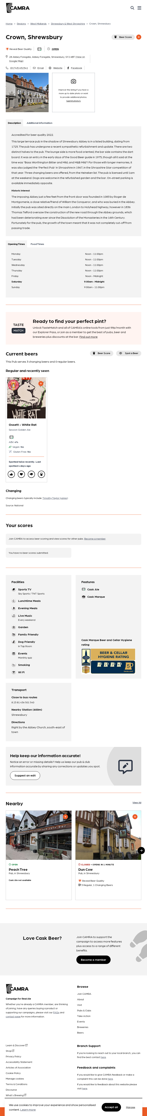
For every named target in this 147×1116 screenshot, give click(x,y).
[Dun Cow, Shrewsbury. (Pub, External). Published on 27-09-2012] (108, 855)
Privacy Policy (13, 1056)
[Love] (21, 474)
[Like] (11, 474)
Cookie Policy (13, 1072)
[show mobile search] (132, 7)
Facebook (76, 67)
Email (40, 67)
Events (81, 1021)
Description (14, 122)
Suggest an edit (25, 775)
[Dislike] (31, 474)
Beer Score (125, 36)
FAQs (56, 1012)
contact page (13, 1016)
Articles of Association (18, 1067)
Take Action (84, 1015)
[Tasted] (41, 474)
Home (9, 23)
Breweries (82, 1026)
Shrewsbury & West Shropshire (68, 23)
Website (57, 67)
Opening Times (16, 243)
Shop (9, 1050)
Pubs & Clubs (84, 1010)
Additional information (39, 122)
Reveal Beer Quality (20, 48)
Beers (80, 1032)
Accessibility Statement (19, 1061)
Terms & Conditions (16, 1084)
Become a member (95, 538)
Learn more (28, 1109)
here (103, 1057)
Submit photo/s (73, 100)
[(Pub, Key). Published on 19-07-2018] (39, 855)
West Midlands (38, 23)
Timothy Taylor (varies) (55, 497)
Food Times (37, 243)
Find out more (88, 336)
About (80, 999)
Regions (21, 23)
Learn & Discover (15, 1045)
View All (136, 802)
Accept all (111, 1107)
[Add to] (138, 37)
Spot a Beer (131, 353)
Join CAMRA (84, 993)
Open (55, 48)
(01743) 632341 (19, 67)
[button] (141, 850)
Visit (79, 1004)
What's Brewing (15, 1095)
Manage (130, 1107)
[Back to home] (18, 8)
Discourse (11, 1089)
